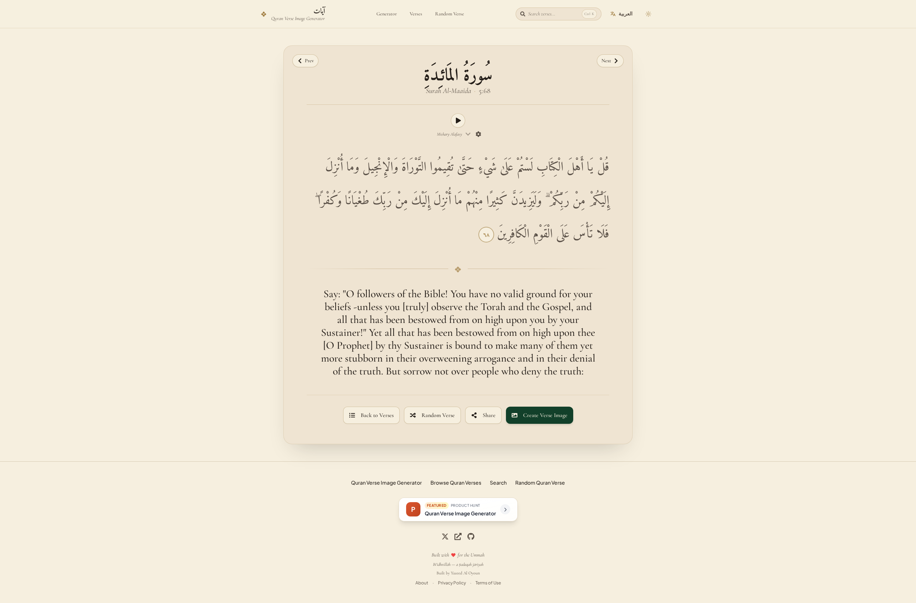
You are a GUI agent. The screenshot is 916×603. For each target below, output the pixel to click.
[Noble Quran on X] (445, 536)
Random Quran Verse (540, 482)
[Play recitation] (458, 120)
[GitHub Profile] (470, 536)
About (421, 582)
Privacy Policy (452, 582)
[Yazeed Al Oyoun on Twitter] (458, 536)
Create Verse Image (545, 415)
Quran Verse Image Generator (386, 482)
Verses (416, 14)
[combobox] (454, 134)
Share (489, 415)
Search (498, 482)
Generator (386, 14)
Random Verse (449, 14)
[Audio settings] (478, 134)
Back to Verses (377, 415)
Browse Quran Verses (455, 482)
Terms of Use (488, 582)
